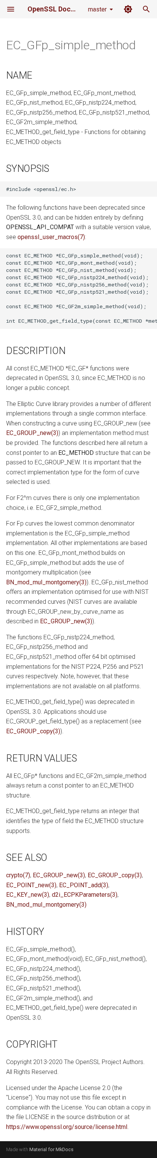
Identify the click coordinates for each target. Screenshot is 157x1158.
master (97, 9)
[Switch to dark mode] (128, 9)
